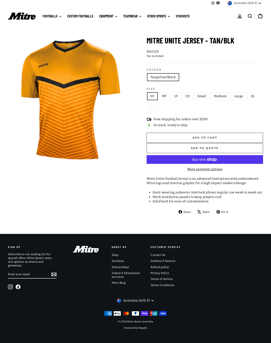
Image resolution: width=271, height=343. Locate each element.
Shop (115, 255)
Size (151, 88)
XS (187, 96)
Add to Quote (205, 148)
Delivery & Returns (163, 261)
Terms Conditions (162, 285)
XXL (153, 107)
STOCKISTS (183, 16)
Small (201, 96)
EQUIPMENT (106, 16)
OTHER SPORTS (157, 16)
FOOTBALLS (50, 16)
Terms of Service (162, 279)
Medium (220, 96)
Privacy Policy (160, 273)
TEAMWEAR (130, 16)
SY (152, 96)
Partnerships (120, 267)
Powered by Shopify (135, 328)
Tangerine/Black (163, 77)
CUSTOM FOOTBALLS (80, 16)
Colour (154, 69)
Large (238, 96)
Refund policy (160, 267)
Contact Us (158, 255)
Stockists (118, 261)
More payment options (204, 169)
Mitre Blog (119, 282)
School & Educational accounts (126, 275)
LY (176, 96)
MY (164, 96)
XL (253, 96)
